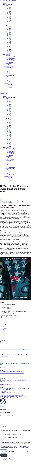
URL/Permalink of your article (7, 451)
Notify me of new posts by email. (9, 437)
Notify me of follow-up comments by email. (12, 434)
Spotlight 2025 (6, 458)
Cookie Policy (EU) (7, 459)
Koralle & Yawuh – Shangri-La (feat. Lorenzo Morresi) (12, 395)
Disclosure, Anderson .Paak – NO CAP (9, 392)
